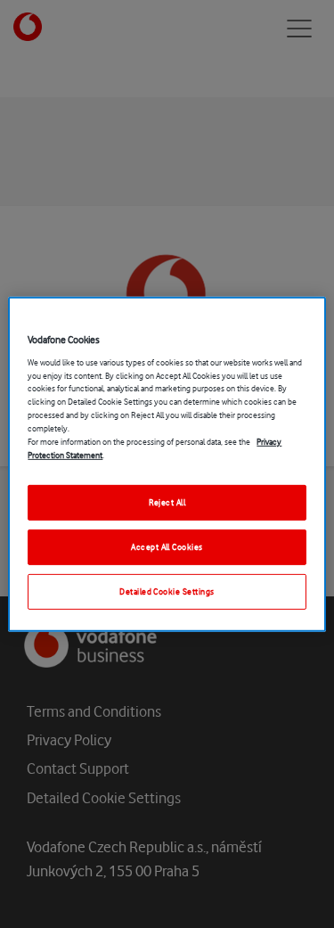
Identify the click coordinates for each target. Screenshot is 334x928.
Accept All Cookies (167, 547)
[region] (166, 463)
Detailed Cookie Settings (167, 591)
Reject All (167, 502)
